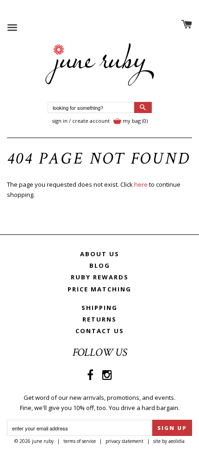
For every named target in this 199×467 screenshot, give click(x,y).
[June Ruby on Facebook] (90, 374)
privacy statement (124, 441)
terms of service (79, 441)
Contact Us (99, 331)
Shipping (99, 307)
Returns (99, 319)
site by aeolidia (169, 441)
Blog (99, 265)
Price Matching (99, 289)
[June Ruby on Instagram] (107, 374)
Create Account (91, 120)
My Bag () (135, 120)
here (141, 184)
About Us (99, 254)
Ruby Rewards (100, 277)
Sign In (60, 120)
